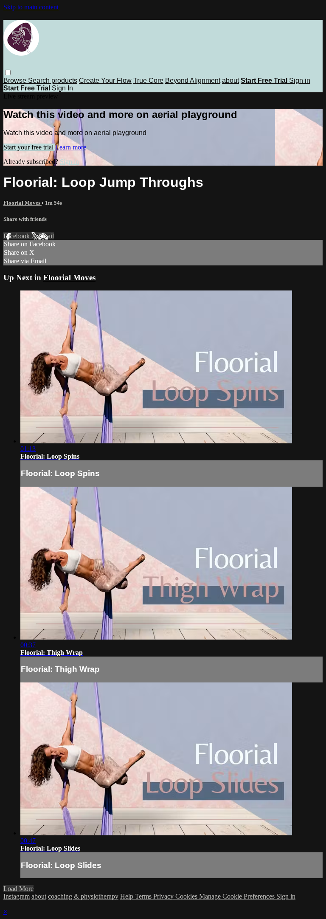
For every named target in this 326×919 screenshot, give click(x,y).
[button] (8, 72)
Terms (144, 896)
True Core (148, 80)
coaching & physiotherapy (83, 896)
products (64, 80)
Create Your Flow (105, 80)
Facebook (17, 236)
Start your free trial (29, 147)
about (230, 80)
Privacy (164, 896)
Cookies (187, 896)
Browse (15, 80)
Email (46, 236)
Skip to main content (31, 7)
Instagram (16, 896)
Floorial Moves (22, 203)
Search (39, 80)
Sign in (299, 80)
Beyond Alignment (192, 80)
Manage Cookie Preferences (237, 896)
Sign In (62, 88)
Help (127, 896)
